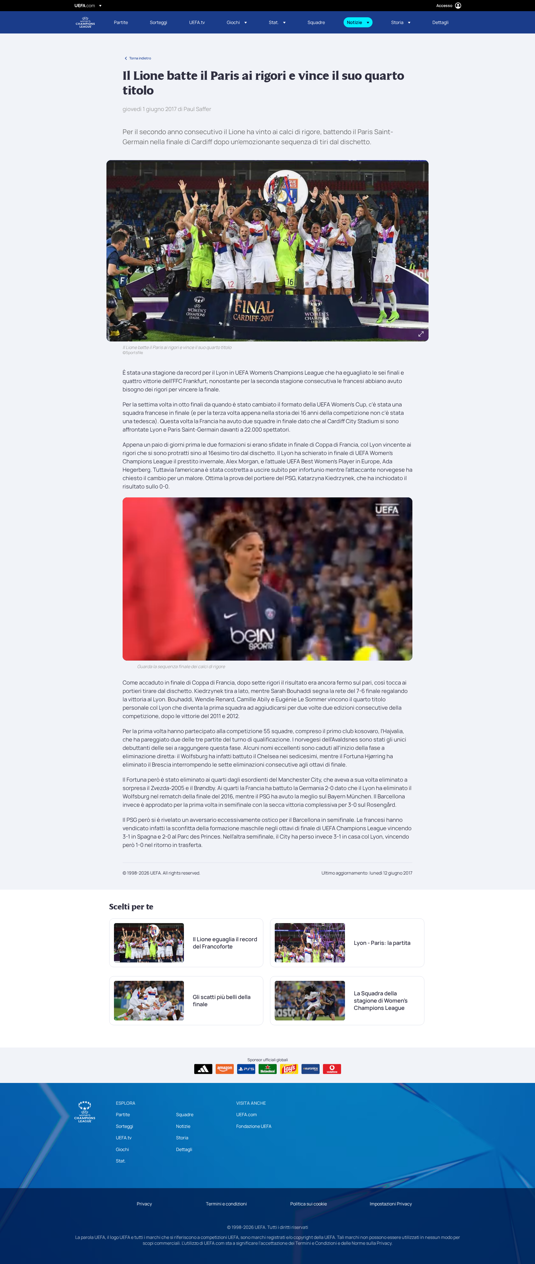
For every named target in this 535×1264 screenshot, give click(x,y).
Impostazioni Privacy (391, 1204)
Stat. (121, 1161)
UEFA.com (246, 1114)
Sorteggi (124, 1126)
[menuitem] (125, 22)
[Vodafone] (332, 1069)
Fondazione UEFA (253, 1126)
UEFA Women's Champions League (85, 22)
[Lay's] (289, 1069)
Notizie (183, 1126)
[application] (267, 579)
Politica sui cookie (308, 1204)
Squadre (184, 1114)
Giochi (122, 1149)
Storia (182, 1138)
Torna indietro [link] (140, 58)
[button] (237, 22)
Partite (123, 1114)
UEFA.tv (124, 1138)
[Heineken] (268, 1069)
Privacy (144, 1204)
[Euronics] (310, 1069)
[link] (121, 22)
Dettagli (184, 1149)
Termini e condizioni (226, 1204)
